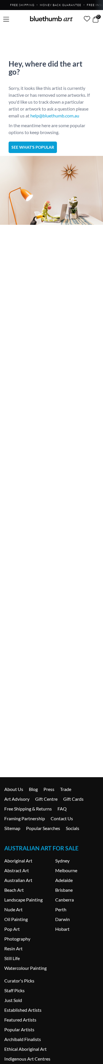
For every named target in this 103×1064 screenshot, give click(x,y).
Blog (33, 789)
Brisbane (64, 890)
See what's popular (32, 147)
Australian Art (18, 880)
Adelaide (64, 880)
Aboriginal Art (18, 860)
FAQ (62, 808)
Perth (60, 909)
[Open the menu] (6, 19)
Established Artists (22, 1010)
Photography (17, 938)
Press (48, 789)
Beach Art (14, 890)
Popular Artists (19, 1029)
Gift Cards (73, 799)
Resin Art (13, 948)
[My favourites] (87, 19)
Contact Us (62, 818)
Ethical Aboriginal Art (25, 1049)
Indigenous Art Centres (27, 1058)
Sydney (62, 860)
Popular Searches (43, 828)
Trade (65, 789)
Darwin (62, 919)
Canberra (64, 899)
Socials (72, 828)
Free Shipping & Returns (28, 808)
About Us (13, 789)
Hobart (62, 929)
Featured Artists (20, 1019)
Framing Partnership (24, 818)
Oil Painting (16, 919)
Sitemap (12, 828)
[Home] (51, 18)
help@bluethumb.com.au (54, 115)
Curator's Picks (19, 980)
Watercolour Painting (25, 968)
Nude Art (13, 909)
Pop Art (12, 929)
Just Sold (13, 1000)
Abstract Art (16, 870)
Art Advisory (16, 799)
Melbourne (66, 870)
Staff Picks (14, 990)
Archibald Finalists (22, 1039)
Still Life (12, 958)
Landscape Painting (23, 899)
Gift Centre (46, 799)
